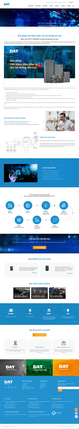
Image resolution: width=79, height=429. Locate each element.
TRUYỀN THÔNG (43, 385)
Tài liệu (63, 5)
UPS (23, 389)
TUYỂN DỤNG (42, 386)
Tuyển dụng (61, 2)
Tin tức (47, 2)
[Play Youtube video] (39, 66)
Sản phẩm (38, 5)
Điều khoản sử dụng (63, 426)
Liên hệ (69, 5)
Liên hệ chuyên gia (39, 247)
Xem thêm (34, 272)
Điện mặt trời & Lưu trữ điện (28, 388)
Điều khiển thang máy (26, 386)
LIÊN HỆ (41, 388)
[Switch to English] (73, 5)
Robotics (24, 385)
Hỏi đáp (51, 2)
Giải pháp (45, 5)
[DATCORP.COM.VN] (13, 367)
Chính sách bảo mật (71, 426)
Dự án (51, 5)
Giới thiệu (30, 5)
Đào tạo (56, 2)
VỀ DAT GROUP (43, 383)
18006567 (71, 2)
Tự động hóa (25, 383)
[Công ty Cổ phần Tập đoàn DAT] (7, 4)
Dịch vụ (57, 5)
